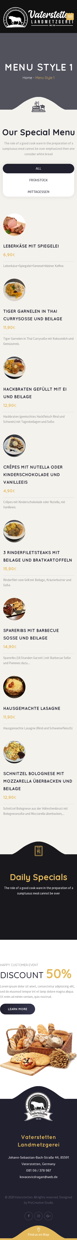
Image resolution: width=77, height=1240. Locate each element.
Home (27, 78)
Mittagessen (38, 192)
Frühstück (38, 180)
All (38, 169)
